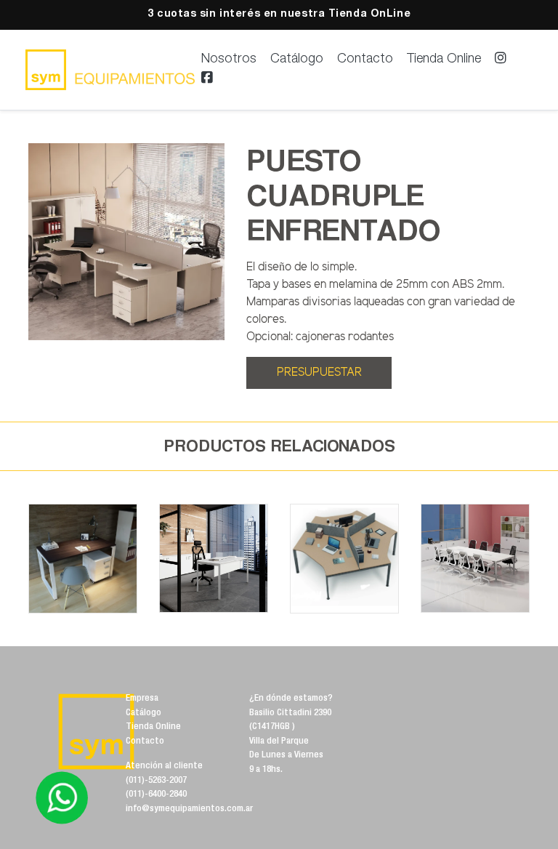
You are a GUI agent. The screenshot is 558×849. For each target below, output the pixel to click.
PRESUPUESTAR (319, 372)
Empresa (142, 699)
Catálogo (296, 59)
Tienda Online (444, 59)
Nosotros (228, 59)
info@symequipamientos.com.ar (189, 809)
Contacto (365, 59)
